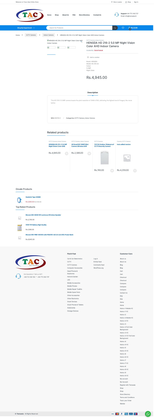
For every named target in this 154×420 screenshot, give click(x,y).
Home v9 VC (124, 375)
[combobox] (79, 28)
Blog (121, 265)
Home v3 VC (124, 333)
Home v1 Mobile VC (126, 308)
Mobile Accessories (73, 283)
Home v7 (123, 360)
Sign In (136, 2)
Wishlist (122, 404)
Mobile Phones (72, 286)
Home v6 (123, 354)
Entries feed (98, 262)
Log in (96, 259)
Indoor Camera (49, 35)
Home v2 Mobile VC (126, 318)
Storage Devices (72, 311)
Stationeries (71, 308)
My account (124, 379)
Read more (89, 153)
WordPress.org (98, 268)
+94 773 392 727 (43, 277)
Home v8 (123, 366)
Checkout (123, 277)
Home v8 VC (124, 369)
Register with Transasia (127, 385)
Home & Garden (72, 277)
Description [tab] (92, 93)
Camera (119, 141)
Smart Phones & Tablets (75, 305)
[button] (81, 41)
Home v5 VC (124, 351)
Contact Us (97, 15)
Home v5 (123, 347)
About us (123, 259)
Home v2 (123, 314)
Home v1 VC (124, 311)
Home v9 (123, 372)
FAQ (73, 15)
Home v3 (123, 324)
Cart (121, 271)
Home (49, 15)
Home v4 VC (124, 344)
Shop (129, 2)
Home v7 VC (124, 363)
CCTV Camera (31, 35)
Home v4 (123, 341)
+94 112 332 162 (29, 277)
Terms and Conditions (127, 397)
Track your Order (125, 400)
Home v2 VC (124, 321)
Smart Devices (72, 301)
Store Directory (84, 15)
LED (68, 280)
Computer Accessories (74, 268)
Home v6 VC (124, 357)
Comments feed (99, 265)
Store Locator (117, 2)
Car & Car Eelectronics (74, 259)
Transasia (20, 414)
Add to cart (66, 153)
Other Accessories (73, 295)
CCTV (69, 262)
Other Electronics (73, 298)
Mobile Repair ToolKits (74, 289)
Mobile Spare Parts (73, 292)
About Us (65, 15)
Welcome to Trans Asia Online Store (27, 2)
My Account (124, 382)
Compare (123, 283)
